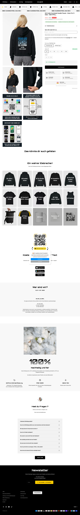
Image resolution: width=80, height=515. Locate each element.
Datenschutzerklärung (6, 493)
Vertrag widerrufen (37, 492)
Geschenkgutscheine (28, 2)
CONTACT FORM (40, 457)
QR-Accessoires (13, 2)
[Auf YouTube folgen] (9, 507)
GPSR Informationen (74, 88)
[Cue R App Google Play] (40, 271)
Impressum (4, 499)
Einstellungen (40, 261)
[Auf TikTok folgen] (11, 507)
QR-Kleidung (5, 2)
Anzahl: (46, 54)
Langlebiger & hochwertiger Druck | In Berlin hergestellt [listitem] (66, 21)
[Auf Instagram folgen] (6, 507)
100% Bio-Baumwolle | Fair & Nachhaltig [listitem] (51, 21)
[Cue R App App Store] (40, 267)
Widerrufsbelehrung (6, 497)
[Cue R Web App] (40, 274)
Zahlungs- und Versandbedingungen (9, 495)
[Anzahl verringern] (46, 57)
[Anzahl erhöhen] (51, 57)
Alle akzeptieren (40, 259)
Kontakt (65, 2)
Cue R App (21, 2)
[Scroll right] (78, 7)
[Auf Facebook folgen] (3, 507)
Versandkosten (50, 19)
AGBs (3, 491)
